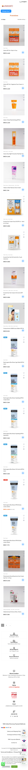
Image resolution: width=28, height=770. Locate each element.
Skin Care (5, 219)
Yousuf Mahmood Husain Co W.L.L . (17, 748)
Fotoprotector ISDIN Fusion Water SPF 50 (13, 328)
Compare (24, 28)
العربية (20, 1)
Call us (14, 685)
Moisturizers (11, 185)
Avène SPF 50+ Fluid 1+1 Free (10, 50)
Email (14, 704)
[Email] (14, 701)
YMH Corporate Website (14, 739)
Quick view (24, 30)
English (25, 1)
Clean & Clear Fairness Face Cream (12, 187)
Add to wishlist (24, 25)
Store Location (14, 673)
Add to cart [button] (23, 52)
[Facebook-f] (10, 716)
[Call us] (14, 683)
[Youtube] (15, 716)
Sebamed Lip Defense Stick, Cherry (12, 611)
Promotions (14, 15)
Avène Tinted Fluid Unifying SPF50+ (12, 120)
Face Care (5, 151)
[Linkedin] (17, 716)
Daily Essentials (6, 609)
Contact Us (14, 742)
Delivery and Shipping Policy (14, 731)
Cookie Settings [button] (6, 766)
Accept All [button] (14, 766)
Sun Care (5, 48)
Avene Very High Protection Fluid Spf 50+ (13, 153)
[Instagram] (12, 716)
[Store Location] (14, 671)
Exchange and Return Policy (14, 734)
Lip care (12, 609)
